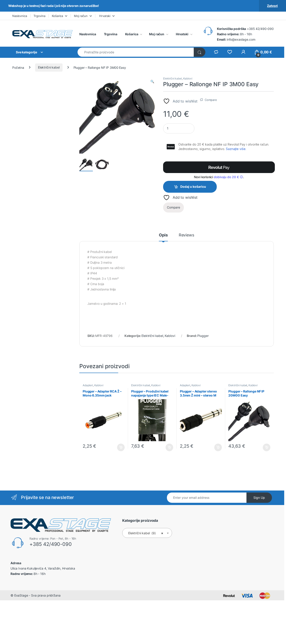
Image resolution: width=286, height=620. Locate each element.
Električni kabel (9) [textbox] (145, 533)
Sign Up (259, 497)
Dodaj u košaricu (193, 186)
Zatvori (272, 6)
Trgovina (39, 16)
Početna (18, 67)
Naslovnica (19, 16)
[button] (152, 81)
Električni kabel (49, 67)
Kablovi (187, 78)
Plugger (202, 336)
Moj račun (81, 16)
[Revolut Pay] (219, 167)
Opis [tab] (163, 235)
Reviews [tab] (186, 235)
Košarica (57, 16)
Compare (211, 100)
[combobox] (136, 52)
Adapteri (88, 385)
